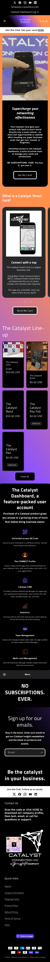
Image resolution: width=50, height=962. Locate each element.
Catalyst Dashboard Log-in (25, 12)
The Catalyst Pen (11, 449)
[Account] (43, 21)
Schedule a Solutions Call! (25, 7)
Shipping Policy (12, 899)
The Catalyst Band (11, 407)
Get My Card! (25, 175)
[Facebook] (20, 2)
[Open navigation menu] (4, 674)
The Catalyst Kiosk (36, 377)
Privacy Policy (11, 905)
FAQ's (7, 924)
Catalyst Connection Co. (20, 957)
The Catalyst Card (12, 363)
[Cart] (46, 21)
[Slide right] (30, 301)
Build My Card (25, 310)
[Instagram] (25, 2)
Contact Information (14, 892)
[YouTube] (30, 2)
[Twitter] (14, 2)
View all (25, 476)
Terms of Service (12, 918)
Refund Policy (11, 912)
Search (8, 886)
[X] (14, 794)
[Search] (41, 21)
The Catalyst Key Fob (35, 407)
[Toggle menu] (4, 21)
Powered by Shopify (38, 957)
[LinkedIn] (35, 2)
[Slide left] (19, 301)
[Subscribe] (41, 752)
